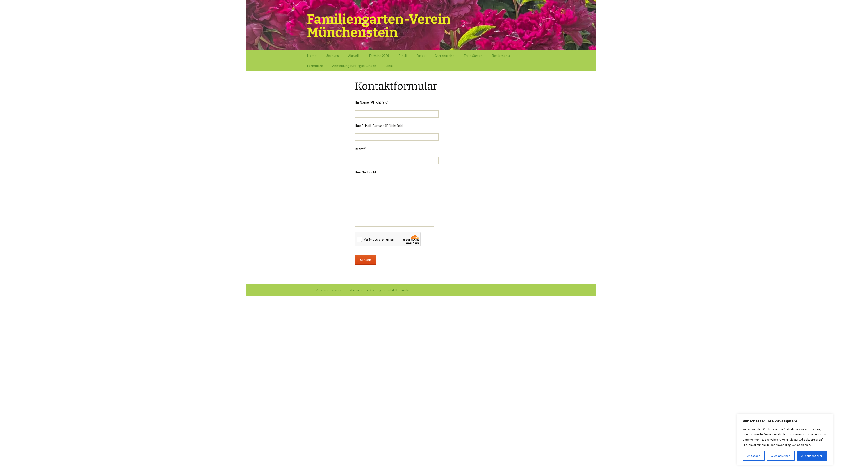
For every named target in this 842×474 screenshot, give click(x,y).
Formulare (315, 65)
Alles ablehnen (780, 456)
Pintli (402, 55)
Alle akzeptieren (812, 456)
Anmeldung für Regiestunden (354, 65)
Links (389, 65)
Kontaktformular (397, 290)
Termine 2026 (379, 55)
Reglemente (501, 55)
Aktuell (353, 55)
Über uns (332, 55)
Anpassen (753, 456)
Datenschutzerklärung (364, 290)
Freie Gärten (473, 55)
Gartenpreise (444, 55)
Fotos (420, 55)
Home (311, 55)
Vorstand (322, 290)
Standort (338, 290)
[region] (785, 439)
